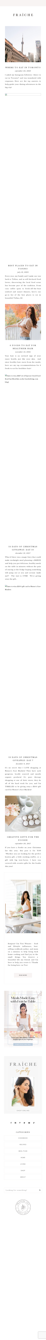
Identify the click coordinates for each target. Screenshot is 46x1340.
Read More (23, 975)
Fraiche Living (23, 14)
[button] (23, 3)
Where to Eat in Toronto (23, 67)
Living (23, 1164)
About (23, 1177)
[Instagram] (15, 1123)
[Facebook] (11, 1123)
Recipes (23, 1144)
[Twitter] (24, 1123)
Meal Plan (23, 1151)
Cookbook (23, 1138)
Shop (23, 1170)
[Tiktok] (34, 1123)
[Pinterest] (20, 1123)
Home (23, 1157)
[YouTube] (29, 1123)
